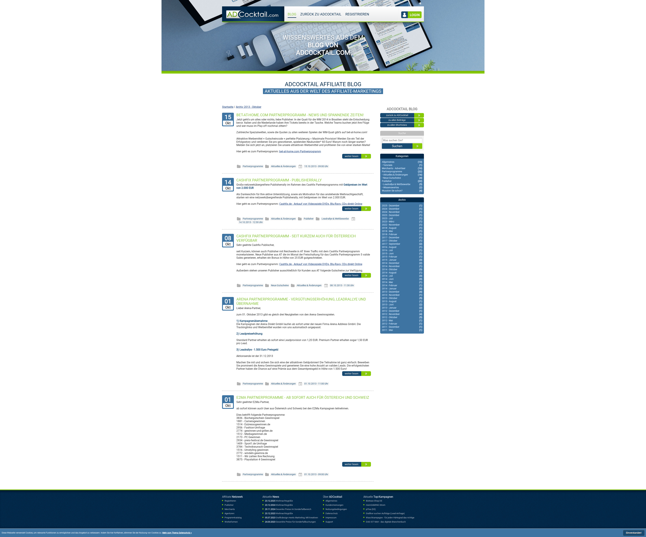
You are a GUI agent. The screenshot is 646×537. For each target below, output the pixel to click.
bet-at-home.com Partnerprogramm (300, 151)
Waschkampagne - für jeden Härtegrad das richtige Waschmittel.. (390, 517)
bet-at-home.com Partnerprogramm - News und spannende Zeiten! (300, 115)
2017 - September (402, 244)
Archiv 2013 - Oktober (248, 107)
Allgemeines (402, 162)
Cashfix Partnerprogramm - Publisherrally (279, 180)
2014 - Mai (402, 282)
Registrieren (357, 14)
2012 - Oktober (402, 317)
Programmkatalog (233, 517)
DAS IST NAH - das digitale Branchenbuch (386, 522)
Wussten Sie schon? (402, 190)
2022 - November (402, 224)
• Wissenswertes (402, 187)
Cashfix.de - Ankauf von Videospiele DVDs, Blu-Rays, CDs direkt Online (320, 203)
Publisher (402, 181)
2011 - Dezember (402, 327)
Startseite (227, 107)
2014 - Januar (402, 288)
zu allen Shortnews (397, 125)
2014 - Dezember (402, 263)
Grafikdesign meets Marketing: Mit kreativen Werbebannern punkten (291, 517)
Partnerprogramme (402, 171)
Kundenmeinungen (334, 505)
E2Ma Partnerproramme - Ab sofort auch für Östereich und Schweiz (302, 397)
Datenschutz (332, 513)
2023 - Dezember (402, 215)
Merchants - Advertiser (402, 168)
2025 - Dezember (402, 205)
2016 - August (402, 247)
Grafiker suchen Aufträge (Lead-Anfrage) (385, 513)
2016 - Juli (402, 250)
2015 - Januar (402, 260)
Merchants (230, 509)
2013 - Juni (402, 304)
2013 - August (402, 301)
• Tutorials (402, 165)
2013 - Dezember (402, 291)
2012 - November (402, 314)
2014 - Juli (402, 275)
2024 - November (402, 212)
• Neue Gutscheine (402, 178)
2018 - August (402, 228)
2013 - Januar (402, 307)
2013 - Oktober (402, 298)
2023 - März (402, 221)
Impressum (331, 517)
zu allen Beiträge (397, 120)
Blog (292, 14)
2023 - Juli (402, 218)
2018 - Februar (402, 234)
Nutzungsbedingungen (336, 509)
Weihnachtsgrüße (279, 501)
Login (411, 15)
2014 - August (402, 272)
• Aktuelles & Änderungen (402, 174)
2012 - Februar (402, 323)
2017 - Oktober (402, 240)
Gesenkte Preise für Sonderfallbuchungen (290, 522)
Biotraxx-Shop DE (374, 501)
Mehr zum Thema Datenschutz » (177, 533)
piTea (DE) (371, 509)
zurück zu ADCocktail (320, 14)
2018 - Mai (402, 231)
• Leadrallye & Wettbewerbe (402, 184)
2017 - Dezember (402, 237)
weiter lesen (351, 156)
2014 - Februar (402, 285)
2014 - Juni (402, 279)
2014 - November (402, 266)
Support (329, 522)
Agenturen (229, 513)
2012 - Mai (402, 320)
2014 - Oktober (402, 269)
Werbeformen (231, 522)
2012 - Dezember (402, 311)
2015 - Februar (402, 256)
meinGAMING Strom (375, 505)
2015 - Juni (402, 253)
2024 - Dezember (402, 208)
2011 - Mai (402, 330)
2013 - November (402, 295)
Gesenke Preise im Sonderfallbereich (288, 509)
